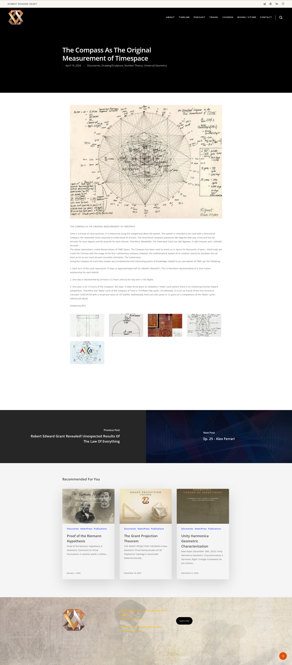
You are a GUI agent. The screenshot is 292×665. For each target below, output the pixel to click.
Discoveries (93, 65)
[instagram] (283, 4)
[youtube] (270, 4)
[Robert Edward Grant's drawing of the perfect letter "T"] (87, 325)
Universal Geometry (155, 65)
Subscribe (184, 620)
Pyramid (135, 379)
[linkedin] (277, 4)
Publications (100, 528)
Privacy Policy (89, 647)
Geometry (89, 379)
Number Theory (133, 65)
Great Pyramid (106, 379)
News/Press (86, 528)
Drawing (75, 379)
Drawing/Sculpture (112, 65)
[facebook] (264, 4)
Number (122, 379)
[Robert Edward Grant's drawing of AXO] (87, 353)
